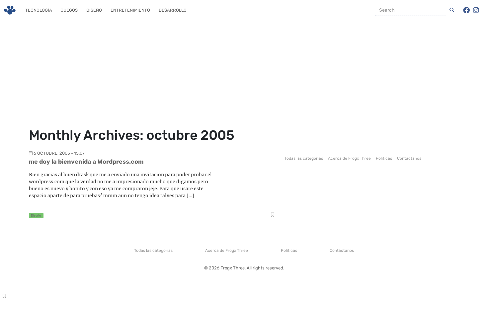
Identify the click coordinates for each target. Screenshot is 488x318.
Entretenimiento (130, 10)
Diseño (94, 10)
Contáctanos (409, 158)
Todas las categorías (304, 158)
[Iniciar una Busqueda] (452, 10)
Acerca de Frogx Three (349, 158)
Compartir (272, 215)
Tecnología (38, 10)
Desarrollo (173, 10)
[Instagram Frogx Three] (476, 10)
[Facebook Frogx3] (466, 10)
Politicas (384, 158)
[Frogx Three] (10, 10)
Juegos (69, 10)
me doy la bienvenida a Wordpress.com (86, 161)
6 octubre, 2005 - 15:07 (59, 153)
